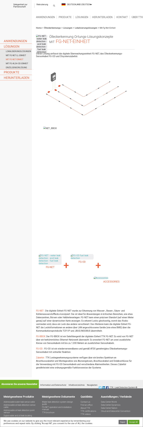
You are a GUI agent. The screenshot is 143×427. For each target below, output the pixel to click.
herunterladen (102, 17)
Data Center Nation (109, 408)
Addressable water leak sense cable (19, 402)
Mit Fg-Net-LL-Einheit (16, 55)
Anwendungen (45, 17)
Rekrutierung (42, 4)
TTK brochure (48, 412)
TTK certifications (88, 411)
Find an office (86, 405)
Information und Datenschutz (53, 385)
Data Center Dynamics (110, 405)
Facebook (107, 387)
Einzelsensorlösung (16, 67)
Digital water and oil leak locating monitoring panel (18, 416)
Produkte (65, 17)
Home (16, 12)
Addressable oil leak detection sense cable (19, 406)
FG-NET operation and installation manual (57, 408)
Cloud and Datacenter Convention (115, 411)
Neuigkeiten (92, 385)
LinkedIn (103, 387)
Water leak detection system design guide (57, 403)
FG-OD (39, 348)
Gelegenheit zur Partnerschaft (20, 5)
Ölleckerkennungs (52, 28)
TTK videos (86, 414)
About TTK (85, 408)
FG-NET (40, 310)
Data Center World (109, 402)
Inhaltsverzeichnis (77, 385)
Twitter (100, 387)
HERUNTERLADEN (16, 78)
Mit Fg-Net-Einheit (14, 59)
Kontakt (122, 17)
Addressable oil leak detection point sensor (19, 411)
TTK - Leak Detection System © (123, 387)
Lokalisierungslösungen (18, 51)
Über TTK (137, 17)
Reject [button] (122, 422)
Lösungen (81, 17)
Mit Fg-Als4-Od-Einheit (17, 63)
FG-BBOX (40, 336)
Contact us (85, 402)
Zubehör (40, 357)
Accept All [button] (133, 422)
